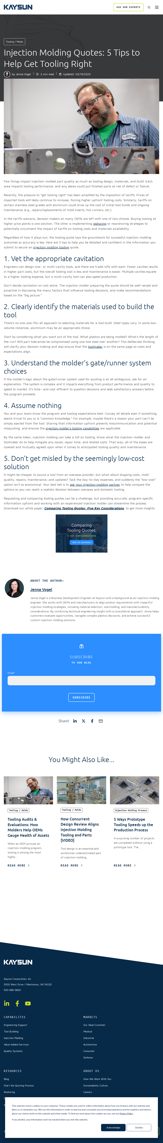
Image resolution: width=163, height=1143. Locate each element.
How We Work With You (97, 1079)
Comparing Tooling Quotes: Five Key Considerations (84, 508)
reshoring (99, 223)
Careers (87, 1092)
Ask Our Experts (128, 7)
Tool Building (11, 1031)
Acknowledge (113, 1127)
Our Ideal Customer (94, 1024)
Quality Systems (13, 1051)
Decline (139, 1127)
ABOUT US (91, 1071)
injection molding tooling (51, 247)
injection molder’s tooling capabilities (72, 428)
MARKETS (90, 1017)
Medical (87, 1031)
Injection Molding (13, 1038)
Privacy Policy (126, 1113)
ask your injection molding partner (95, 484)
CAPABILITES (15, 1017)
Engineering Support (15, 1024)
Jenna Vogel (23, 74)
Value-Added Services (16, 1044)
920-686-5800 (12, 990)
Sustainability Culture (95, 1085)
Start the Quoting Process (19, 1085)
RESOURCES (13, 1071)
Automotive (90, 1044)
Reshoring (9, 1092)
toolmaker (95, 346)
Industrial (88, 1038)
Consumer (89, 1051)
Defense (88, 1057)
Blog (6, 1079)
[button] (149, 7)
